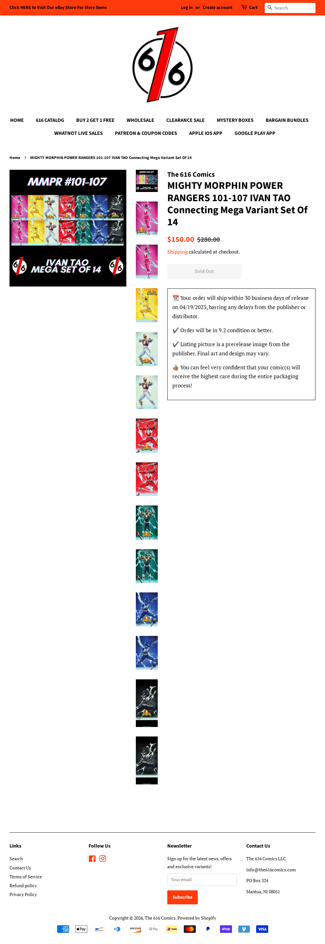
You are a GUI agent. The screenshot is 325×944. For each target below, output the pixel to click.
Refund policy (23, 885)
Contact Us (20, 868)
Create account (217, 7)
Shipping (177, 251)
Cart (253, 7)
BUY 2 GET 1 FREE (95, 120)
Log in (187, 7)
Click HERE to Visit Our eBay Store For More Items (58, 7)
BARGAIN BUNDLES (287, 120)
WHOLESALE (140, 120)
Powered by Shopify (196, 918)
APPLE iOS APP (205, 133)
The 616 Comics (160, 918)
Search (16, 858)
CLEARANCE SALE (185, 120)
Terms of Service (26, 877)
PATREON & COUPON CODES (146, 133)
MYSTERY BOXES (235, 120)
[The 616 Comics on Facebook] (92, 860)
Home (15, 158)
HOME (17, 120)
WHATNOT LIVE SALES (78, 133)
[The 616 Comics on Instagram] (102, 860)
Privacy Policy (23, 894)
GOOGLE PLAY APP (255, 133)
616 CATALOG (50, 120)
